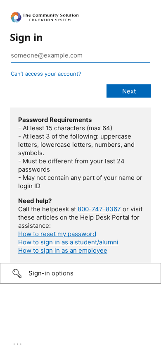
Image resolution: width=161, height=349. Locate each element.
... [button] (18, 342)
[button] (80, 273)
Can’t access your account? (46, 73)
